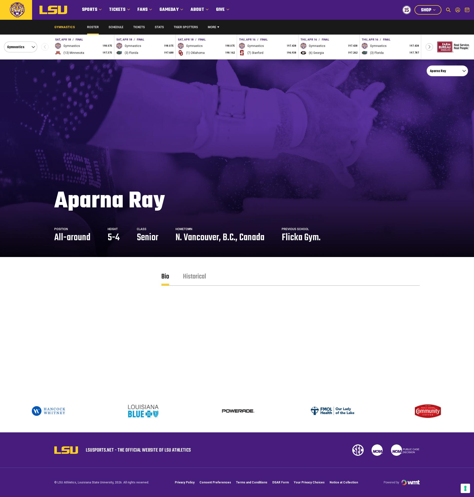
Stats (159, 27)
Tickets (117, 9)
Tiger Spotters (186, 28)
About (197, 9)
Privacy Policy (185, 482)
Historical (194, 276)
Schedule (116, 27)
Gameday (168, 9)
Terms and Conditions (251, 482)
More (212, 27)
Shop (431, 11)
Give (220, 9)
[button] (429, 47)
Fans (143, 9)
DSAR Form (280, 482)
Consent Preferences (215, 482)
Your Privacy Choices (309, 482)
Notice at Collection (344, 482)
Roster (93, 27)
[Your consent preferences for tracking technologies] (465, 488)
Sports (89, 9)
